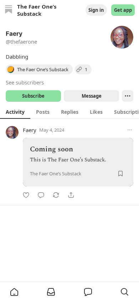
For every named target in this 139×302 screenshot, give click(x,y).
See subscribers (25, 82)
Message (92, 96)
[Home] (8, 10)
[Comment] (41, 195)
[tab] (15, 111)
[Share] (71, 195)
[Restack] (56, 195)
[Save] (120, 173)
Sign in (96, 10)
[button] (14, 292)
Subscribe (33, 96)
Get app (123, 10)
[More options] (129, 130)
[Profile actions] (127, 96)
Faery (29, 129)
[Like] (26, 195)
